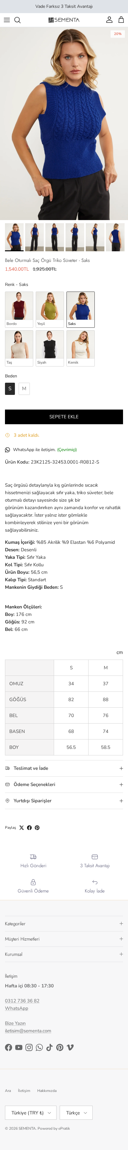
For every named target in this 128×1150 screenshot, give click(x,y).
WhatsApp (16, 1008)
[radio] (19, 310)
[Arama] (20, 20)
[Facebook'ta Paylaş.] (29, 827)
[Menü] (7, 20)
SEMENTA (27, 1128)
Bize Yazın (15, 1023)
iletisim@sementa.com (28, 1031)
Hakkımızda (47, 1090)
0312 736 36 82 (22, 1001)
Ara (8, 1090)
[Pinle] (37, 827)
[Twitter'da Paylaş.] (21, 827)
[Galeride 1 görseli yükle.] (64, 123)
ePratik (64, 1128)
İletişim (24, 1090)
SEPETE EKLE (64, 417)
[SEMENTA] (64, 20)
